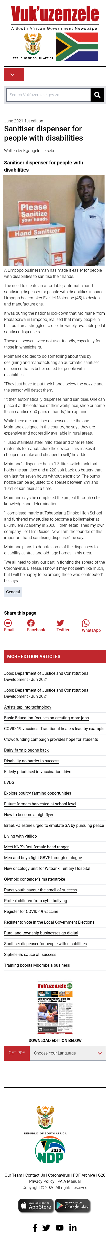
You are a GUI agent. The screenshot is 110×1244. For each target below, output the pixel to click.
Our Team (13, 1175)
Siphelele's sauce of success (30, 954)
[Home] (55, 33)
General (13, 591)
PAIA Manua (69, 1181)
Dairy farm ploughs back (26, 750)
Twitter (63, 629)
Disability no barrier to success (31, 760)
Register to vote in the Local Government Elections (49, 922)
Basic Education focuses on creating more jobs (46, 717)
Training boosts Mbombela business (37, 965)
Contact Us (35, 1175)
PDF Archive (84, 1175)
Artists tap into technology (27, 707)
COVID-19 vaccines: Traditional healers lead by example (54, 728)
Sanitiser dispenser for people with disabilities (45, 943)
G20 (101, 1175)
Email (9, 629)
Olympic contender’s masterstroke (34, 879)
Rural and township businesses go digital (41, 933)
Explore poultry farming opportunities (37, 793)
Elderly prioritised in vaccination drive (37, 771)
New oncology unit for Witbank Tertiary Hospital (47, 868)
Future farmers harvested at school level (40, 804)
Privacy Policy (41, 1181)
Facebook (36, 629)
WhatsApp (91, 630)
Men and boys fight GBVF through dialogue (43, 857)
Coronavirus (59, 1175)
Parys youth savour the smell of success (40, 890)
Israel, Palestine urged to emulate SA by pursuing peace (54, 825)
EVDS (9, 782)
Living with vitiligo (20, 836)
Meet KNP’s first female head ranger (36, 847)
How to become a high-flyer (28, 814)
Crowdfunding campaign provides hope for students (51, 739)
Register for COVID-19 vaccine (31, 911)
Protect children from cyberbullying (35, 900)
